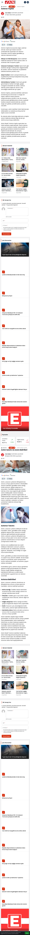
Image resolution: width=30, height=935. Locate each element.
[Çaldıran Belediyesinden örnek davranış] (15, 267)
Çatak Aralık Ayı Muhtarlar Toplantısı (12, 375)
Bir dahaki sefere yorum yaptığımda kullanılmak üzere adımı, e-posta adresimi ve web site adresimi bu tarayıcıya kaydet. (14, 229)
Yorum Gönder (6, 234)
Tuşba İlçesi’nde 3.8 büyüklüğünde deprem (14, 254)
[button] (28, 2)
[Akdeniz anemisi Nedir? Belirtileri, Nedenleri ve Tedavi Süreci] (8, 186)
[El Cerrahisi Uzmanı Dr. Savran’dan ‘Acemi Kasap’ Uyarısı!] (8, 170)
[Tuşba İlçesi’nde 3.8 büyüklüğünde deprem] (15, 250)
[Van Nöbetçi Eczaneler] (15, 418)
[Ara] (25, 2)
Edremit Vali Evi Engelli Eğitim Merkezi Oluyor (14, 389)
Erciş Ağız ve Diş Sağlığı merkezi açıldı (12, 361)
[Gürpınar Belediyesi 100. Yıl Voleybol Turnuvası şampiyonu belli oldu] (15, 307)
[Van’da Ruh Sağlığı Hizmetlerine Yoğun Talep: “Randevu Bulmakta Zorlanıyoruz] (22, 186)
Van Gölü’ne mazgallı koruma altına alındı (14, 328)
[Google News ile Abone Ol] (5, 41)
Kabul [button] (27, 933)
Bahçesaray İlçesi (7, 296)
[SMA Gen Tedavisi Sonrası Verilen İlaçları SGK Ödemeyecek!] (22, 155)
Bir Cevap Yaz (7, 200)
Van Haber (8, 13)
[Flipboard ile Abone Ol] (12, 41)
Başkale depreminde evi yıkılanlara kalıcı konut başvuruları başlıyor (13, 346)
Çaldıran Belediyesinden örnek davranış (13, 275)
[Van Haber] (10, 2)
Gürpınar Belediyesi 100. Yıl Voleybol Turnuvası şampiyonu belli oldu (12, 313)
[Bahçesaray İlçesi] (15, 287)
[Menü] (2, 2)
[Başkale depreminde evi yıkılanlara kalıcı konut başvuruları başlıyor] (15, 340)
